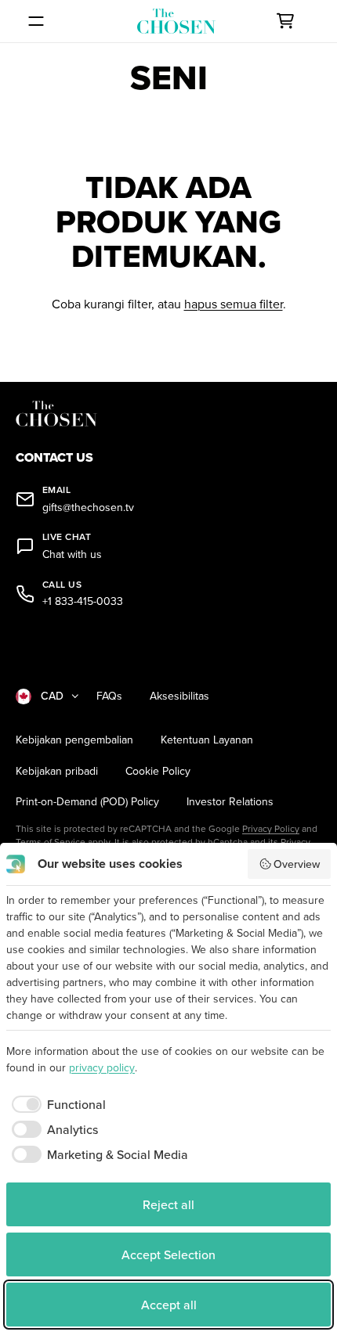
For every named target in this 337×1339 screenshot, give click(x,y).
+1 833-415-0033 (82, 601)
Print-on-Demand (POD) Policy (87, 801)
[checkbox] (56, 1104)
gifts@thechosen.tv (88, 507)
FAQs (109, 696)
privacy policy (102, 1067)
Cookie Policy (157, 771)
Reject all (168, 1204)
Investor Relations (230, 801)
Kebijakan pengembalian (74, 739)
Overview (297, 864)
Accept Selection (168, 1254)
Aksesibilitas (179, 696)
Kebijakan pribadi (57, 771)
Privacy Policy (270, 828)
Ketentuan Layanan (207, 739)
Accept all (169, 1304)
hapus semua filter (233, 303)
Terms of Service (50, 841)
